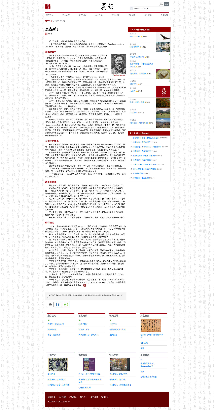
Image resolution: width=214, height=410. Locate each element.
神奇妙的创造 (138, 173)
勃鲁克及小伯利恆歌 (149, 377)
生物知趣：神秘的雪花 (142, 160)
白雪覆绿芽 (134, 47)
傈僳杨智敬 (52, 329)
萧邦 (142, 371)
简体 (166, 4)
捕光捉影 (148, 15)
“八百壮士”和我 (85, 387)
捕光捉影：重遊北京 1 (118, 374)
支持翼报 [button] (62, 397)
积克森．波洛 (84, 329)
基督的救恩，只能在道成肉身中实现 (141, 65)
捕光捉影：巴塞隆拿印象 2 (120, 385)
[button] (50, 304)
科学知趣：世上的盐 (141, 178)
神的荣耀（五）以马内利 (88, 335)
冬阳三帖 (144, 343)
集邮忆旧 (51, 374)
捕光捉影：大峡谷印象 (139, 123)
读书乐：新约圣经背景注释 (89, 374)
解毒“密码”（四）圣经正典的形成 (146, 138)
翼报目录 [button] (104, 397)
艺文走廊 (66, 15)
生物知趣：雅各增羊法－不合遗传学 (147, 147)
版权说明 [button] (94, 397)
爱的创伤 (113, 335)
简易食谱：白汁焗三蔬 (57, 379)
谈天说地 (82, 15)
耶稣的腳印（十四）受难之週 (144, 155)
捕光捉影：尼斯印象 (118, 379)
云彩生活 (115, 15)
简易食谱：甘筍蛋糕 (138, 73)
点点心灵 (98, 15)
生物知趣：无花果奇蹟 (142, 151)
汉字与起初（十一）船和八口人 (145, 164)
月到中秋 (113, 324)
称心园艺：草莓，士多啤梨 (58, 385)
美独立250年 (135, 36)
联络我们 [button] (83, 397)
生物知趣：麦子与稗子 (142, 142)
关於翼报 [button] (51, 397)
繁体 (161, 4)
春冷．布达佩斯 (54, 335)
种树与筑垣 (83, 324)
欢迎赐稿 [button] (73, 397)
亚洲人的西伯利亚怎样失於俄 (144, 169)
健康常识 (133, 84)
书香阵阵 (131, 15)
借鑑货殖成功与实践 (118, 329)
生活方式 (133, 112)
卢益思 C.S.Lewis (137, 57)
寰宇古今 (49, 15)
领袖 (142, 348)
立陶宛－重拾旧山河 (56, 324)
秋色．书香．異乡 (137, 102)
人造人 (132, 91)
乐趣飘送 (164, 15)
